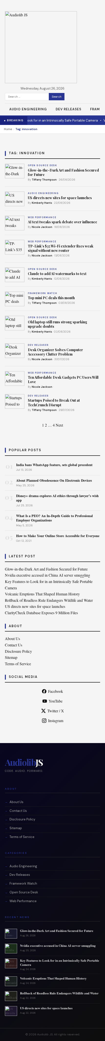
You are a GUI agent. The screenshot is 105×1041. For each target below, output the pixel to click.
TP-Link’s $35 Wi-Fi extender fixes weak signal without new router (60, 248)
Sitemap (11, 657)
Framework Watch (23, 883)
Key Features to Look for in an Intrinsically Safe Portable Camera (59, 962)
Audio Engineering (28, 109)
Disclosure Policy (18, 651)
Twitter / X (55, 710)
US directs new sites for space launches (60, 197)
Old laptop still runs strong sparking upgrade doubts (57, 324)
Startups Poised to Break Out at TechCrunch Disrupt (54, 402)
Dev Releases (68, 109)
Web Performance (23, 901)
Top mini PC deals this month (51, 298)
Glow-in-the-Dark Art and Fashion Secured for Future (63, 172)
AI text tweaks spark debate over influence (62, 222)
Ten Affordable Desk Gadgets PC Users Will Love (63, 379)
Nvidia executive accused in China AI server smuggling (47, 575)
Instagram (55, 720)
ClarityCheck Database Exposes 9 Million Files (41, 612)
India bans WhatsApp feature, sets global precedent (54, 464)
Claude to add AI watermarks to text (57, 273)
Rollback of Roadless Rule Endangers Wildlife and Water (49, 600)
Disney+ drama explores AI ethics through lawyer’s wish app (57, 498)
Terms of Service (18, 663)
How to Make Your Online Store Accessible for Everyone (57, 535)
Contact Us (13, 644)
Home (8, 129)
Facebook (55, 691)
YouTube (56, 701)
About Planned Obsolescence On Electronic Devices (54, 480)
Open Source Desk (24, 892)
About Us (12, 638)
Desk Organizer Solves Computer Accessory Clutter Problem (55, 352)
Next (59, 425)
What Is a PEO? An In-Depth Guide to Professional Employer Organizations (54, 518)
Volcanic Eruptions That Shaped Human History (42, 593)
